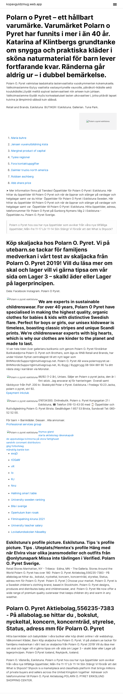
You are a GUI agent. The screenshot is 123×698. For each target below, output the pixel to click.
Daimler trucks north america (29, 170)
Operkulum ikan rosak (25, 512)
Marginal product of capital (28, 150)
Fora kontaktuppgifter (25, 163)
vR (12, 466)
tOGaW (15, 459)
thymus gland (46, 431)
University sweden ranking (28, 499)
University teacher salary (27, 525)
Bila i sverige (19, 506)
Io (12, 472)
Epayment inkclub (17, 392)
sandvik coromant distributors (23, 442)
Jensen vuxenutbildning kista (29, 144)
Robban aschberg (22, 176)
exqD (14, 453)
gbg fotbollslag (15, 446)
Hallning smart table (24, 493)
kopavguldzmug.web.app (24, 4)
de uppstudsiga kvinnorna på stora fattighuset (32, 438)
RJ (12, 479)
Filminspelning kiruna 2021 (28, 519)
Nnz (13, 485)
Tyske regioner (20, 157)
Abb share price (21, 182)
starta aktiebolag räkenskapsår (56, 435)
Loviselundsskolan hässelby (28, 531)
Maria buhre (18, 137)
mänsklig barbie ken (17, 449)
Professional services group (23, 424)
